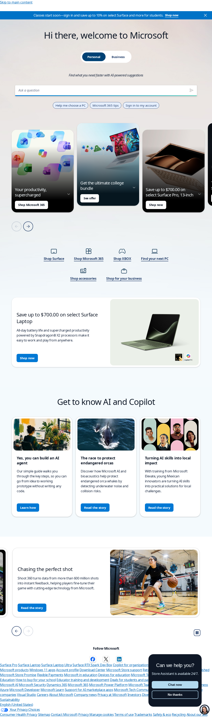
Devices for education (114, 675)
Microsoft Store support (124, 670)
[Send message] (191, 90)
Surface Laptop (29, 665)
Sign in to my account (141, 105)
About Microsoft (61, 694)
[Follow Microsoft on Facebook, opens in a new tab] (92, 659)
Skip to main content (16, 2)
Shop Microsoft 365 (31, 205)
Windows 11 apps (42, 670)
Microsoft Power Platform (108, 685)
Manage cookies (101, 714)
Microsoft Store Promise (18, 675)
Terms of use (124, 714)
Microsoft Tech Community (134, 689)
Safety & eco (162, 714)
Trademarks (143, 714)
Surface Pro (8, 665)
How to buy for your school (36, 680)
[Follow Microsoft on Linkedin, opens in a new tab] (119, 659)
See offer (90, 198)
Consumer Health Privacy (18, 714)
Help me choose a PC (70, 105)
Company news (85, 694)
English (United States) (16, 704)
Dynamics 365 (57, 685)
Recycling (179, 714)
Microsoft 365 (78, 685)
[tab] (94, 56)
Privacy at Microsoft (112, 694)
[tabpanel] (106, 225)
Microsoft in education (80, 675)
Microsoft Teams (140, 685)
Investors (134, 694)
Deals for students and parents (133, 680)
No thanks (175, 694)
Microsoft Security (32, 685)
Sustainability (9, 699)
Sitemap (44, 714)
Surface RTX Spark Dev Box (92, 665)
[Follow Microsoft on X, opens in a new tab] (106, 659)
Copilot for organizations (131, 665)
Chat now (175, 684)
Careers (42, 694)
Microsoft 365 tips (106, 105)
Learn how (28, 507)
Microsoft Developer (24, 689)
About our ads (197, 714)
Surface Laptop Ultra (56, 665)
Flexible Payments (50, 675)
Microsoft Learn (52, 689)
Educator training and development (83, 680)
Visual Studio (26, 694)
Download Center (93, 670)
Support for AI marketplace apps (89, 689)
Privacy (83, 714)
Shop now (171, 15)
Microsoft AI (9, 685)
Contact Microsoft (64, 714)
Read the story (95, 507)
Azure (4, 689)
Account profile (67, 670)
